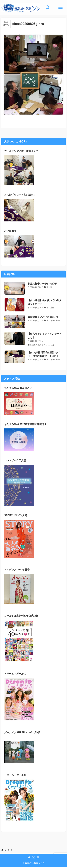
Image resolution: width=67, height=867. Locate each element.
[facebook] (29, 858)
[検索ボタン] (47, 7)
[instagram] (38, 858)
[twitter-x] (33, 858)
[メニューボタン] (60, 7)
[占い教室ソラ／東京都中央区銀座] (20, 7)
